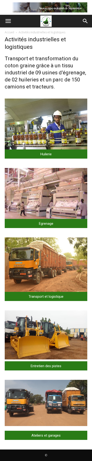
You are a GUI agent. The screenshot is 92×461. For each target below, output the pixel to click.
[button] (8, 21)
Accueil (9, 32)
